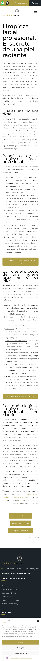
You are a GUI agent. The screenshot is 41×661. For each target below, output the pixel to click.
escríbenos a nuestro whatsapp (16, 497)
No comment (33, 538)
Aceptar (20, 642)
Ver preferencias (20, 653)
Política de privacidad (26, 658)
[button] (38, 621)
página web (32, 494)
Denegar (20, 648)
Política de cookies (13, 658)
